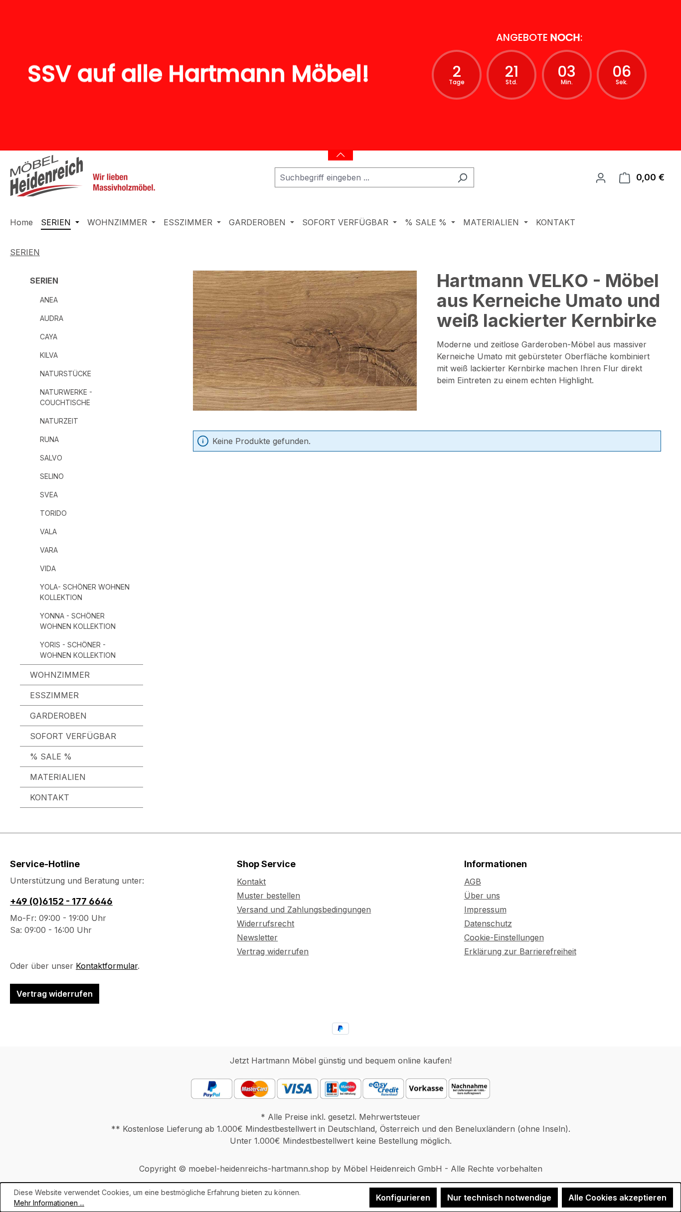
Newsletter (257, 937)
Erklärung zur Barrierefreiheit (520, 951)
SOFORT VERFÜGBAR (73, 736)
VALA (48, 531)
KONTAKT (49, 797)
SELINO (52, 476)
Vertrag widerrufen (54, 994)
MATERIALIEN (58, 777)
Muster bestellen (268, 896)
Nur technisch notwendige (499, 1198)
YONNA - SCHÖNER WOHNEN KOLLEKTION (78, 620)
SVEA (49, 494)
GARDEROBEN (58, 716)
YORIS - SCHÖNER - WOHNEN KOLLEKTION (78, 649)
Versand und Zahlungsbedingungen (304, 909)
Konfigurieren (403, 1198)
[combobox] (363, 177)
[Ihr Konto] (601, 177)
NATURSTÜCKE (65, 373)
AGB (472, 882)
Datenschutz (488, 923)
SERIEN (44, 281)
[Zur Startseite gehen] (85, 175)
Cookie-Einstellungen (504, 937)
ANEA (49, 300)
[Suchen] (462, 177)
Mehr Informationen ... (49, 1203)
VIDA (48, 568)
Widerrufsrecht (265, 923)
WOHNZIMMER (60, 675)
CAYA (48, 336)
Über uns (482, 896)
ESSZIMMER (54, 695)
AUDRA (51, 318)
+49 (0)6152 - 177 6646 (61, 901)
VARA (49, 550)
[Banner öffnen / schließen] (340, 148)
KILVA (49, 355)
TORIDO (53, 513)
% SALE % (51, 756)
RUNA (49, 439)
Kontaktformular (107, 966)
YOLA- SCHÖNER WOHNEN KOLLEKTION (85, 592)
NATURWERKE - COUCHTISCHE (66, 397)
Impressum (485, 909)
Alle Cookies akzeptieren (617, 1198)
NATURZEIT (59, 421)
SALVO (51, 458)
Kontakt (251, 882)
